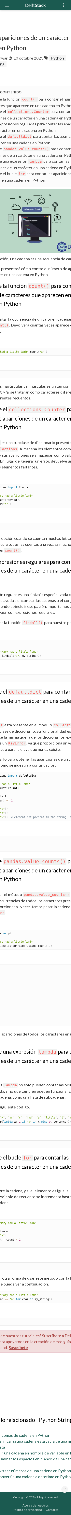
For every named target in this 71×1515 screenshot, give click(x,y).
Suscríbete (18, 1347)
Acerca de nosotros (35, 1505)
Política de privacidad (27, 1509)
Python (57, 58)
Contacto (52, 1509)
